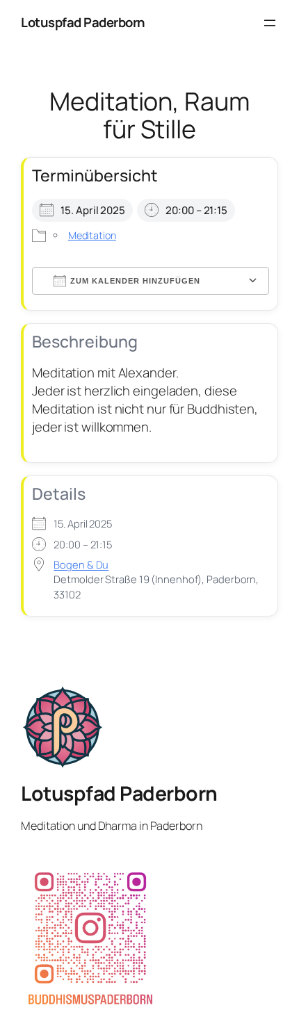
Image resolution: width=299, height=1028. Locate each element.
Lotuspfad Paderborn (83, 22)
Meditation (92, 235)
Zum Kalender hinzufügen (135, 281)
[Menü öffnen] (269, 23)
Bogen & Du (81, 564)
